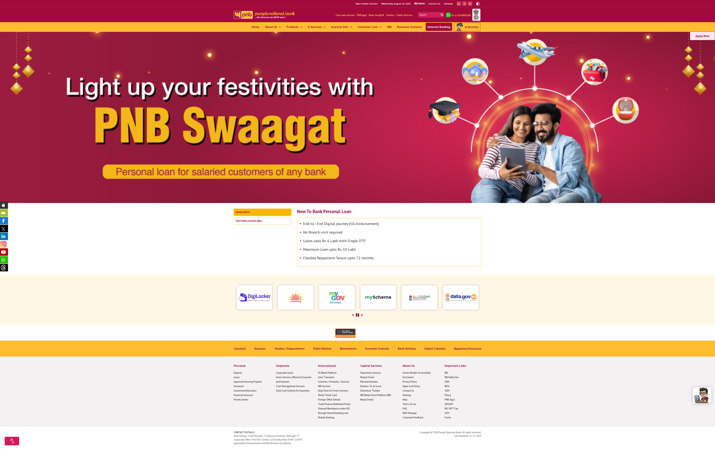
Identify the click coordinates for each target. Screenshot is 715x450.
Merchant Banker (369, 381)
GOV (447, 413)
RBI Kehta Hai (451, 377)
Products (293, 27)
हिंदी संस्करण (419, 3)
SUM (447, 390)
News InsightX (376, 15)
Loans (237, 377)
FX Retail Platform (327, 372)
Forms (448, 417)
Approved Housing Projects (248, 381)
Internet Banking (439, 27)
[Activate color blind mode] (477, 3)
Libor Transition (326, 377)
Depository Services (370, 372)
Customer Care (368, 27)
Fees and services (345, 15)
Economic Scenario (409, 27)
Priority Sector (241, 399)
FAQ (405, 408)
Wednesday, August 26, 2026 (396, 3)
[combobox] (12, 441)
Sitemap (448, 3)
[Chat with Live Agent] (702, 395)
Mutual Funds (367, 377)
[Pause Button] (357, 315)
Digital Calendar (435, 348)
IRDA (447, 386)
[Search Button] (442, 14)
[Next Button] (362, 315)
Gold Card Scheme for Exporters (293, 390)
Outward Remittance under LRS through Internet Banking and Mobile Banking (334, 413)
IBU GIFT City (451, 408)
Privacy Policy (410, 381)
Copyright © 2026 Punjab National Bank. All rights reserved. (450, 432)
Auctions (260, 348)
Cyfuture (286, 443)
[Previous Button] (353, 315)
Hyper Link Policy (411, 386)
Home (255, 27)
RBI (446, 372)
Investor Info (340, 27)
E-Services (315, 27)
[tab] (262, 212)
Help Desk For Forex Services (333, 390)
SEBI (447, 381)
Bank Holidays (407, 348)
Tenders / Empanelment (289, 348)
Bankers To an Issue (370, 386)
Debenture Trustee (370, 390)
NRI (389, 27)
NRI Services (324, 386)
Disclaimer (408, 377)
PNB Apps (362, 15)
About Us (271, 27)
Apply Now (702, 36)
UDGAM (449, 404)
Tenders (390, 15)
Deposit (238, 372)
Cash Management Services (290, 386)
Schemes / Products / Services (333, 381)
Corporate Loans (284, 372)
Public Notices (404, 15)
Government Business (245, 390)
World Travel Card (327, 395)
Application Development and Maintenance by (258, 443)
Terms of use (409, 404)
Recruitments (348, 348)
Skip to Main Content (366, 3)
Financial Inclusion (243, 395)
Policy (448, 395)
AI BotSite (471, 27)
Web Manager (410, 413)
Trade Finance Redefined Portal (334, 404)
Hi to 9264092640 (461, 15)
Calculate (240, 348)
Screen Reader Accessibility (417, 372)
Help (405, 399)
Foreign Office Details (329, 399)
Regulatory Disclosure (467, 348)
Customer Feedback (413, 417)
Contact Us (434, 3)
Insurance (239, 386)
